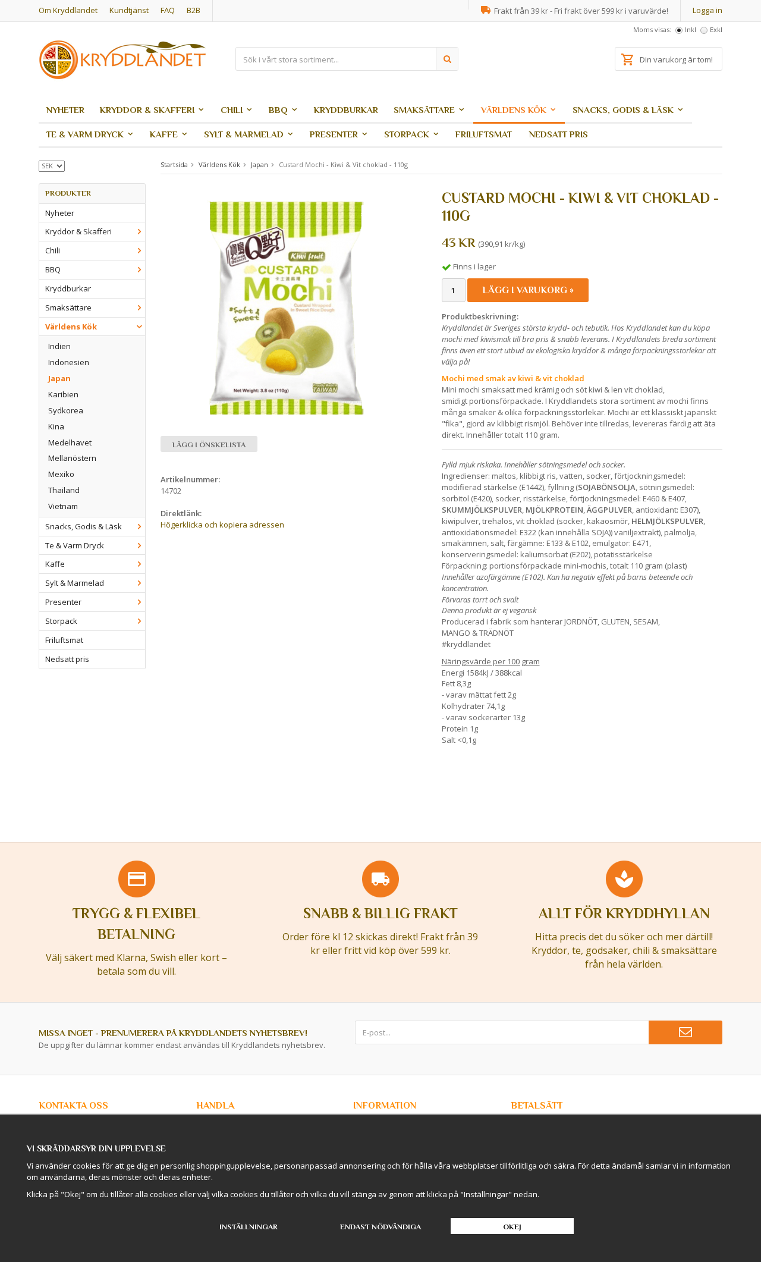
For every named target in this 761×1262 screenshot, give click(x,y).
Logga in (707, 10)
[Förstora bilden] (287, 308)
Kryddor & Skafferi (147, 110)
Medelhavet (70, 442)
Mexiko (61, 474)
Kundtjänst (129, 10)
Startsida (174, 164)
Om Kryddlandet (68, 10)
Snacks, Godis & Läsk (623, 110)
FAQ (168, 10)
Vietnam (63, 506)
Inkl (690, 29)
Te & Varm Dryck (85, 134)
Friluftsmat (483, 134)
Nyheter (65, 110)
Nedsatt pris (558, 134)
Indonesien (68, 362)
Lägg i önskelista (209, 444)
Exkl (716, 29)
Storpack (406, 134)
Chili (232, 110)
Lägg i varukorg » (528, 290)
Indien (59, 346)
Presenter (334, 134)
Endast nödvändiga (380, 1226)
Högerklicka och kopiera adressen (222, 524)
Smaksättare (424, 110)
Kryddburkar (346, 110)
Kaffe (164, 134)
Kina (56, 426)
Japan (59, 378)
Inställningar (248, 1226)
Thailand (64, 490)
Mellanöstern (72, 458)
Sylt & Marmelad (244, 134)
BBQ (278, 110)
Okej (512, 1226)
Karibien (63, 394)
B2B (193, 10)
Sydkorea (65, 410)
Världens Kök (513, 110)
